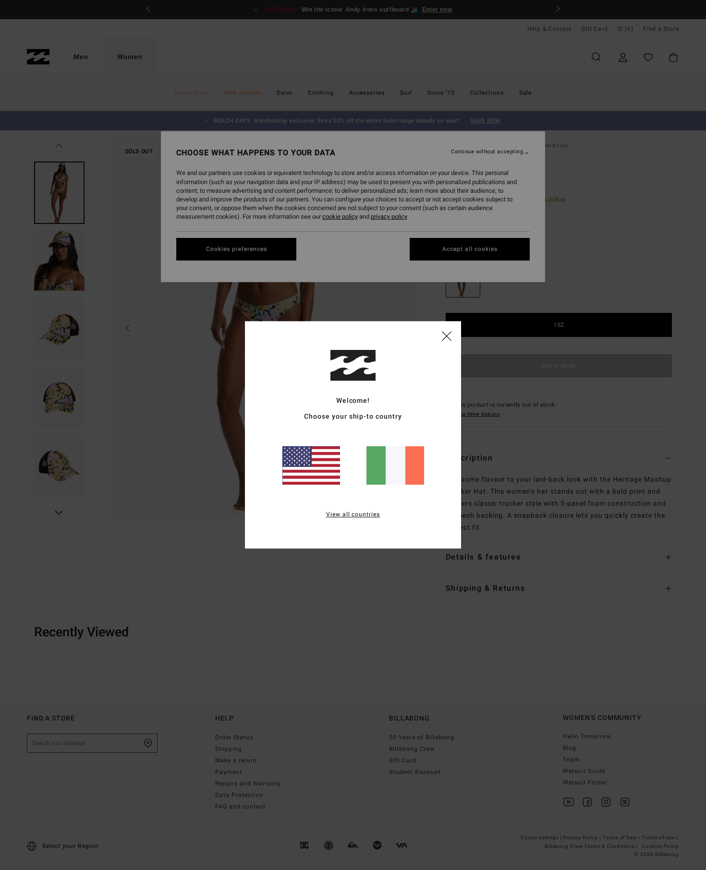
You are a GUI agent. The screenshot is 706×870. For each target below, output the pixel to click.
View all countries (353, 514)
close (446, 335)
